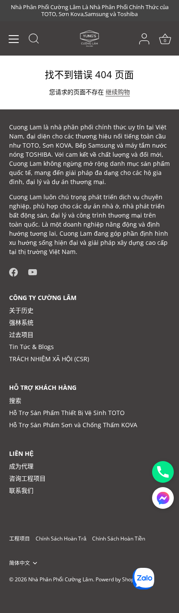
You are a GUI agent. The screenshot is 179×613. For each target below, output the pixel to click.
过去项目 (21, 334)
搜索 (15, 400)
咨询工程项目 (27, 478)
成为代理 (21, 466)
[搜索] (33, 39)
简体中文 (19, 563)
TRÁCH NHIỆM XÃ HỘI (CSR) (49, 359)
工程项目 (19, 538)
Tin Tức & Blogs (31, 347)
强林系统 (21, 322)
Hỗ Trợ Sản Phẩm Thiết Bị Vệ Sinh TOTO (67, 413)
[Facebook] (13, 271)
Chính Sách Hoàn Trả (61, 538)
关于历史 (21, 310)
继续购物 (118, 92)
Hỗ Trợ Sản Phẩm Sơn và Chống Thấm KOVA (73, 425)
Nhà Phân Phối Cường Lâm (60, 579)
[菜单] (13, 39)
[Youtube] (32, 271)
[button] (163, 498)
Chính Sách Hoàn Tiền (118, 538)
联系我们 (21, 490)
